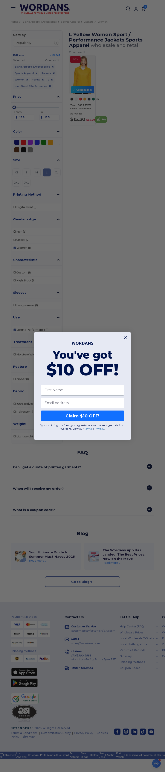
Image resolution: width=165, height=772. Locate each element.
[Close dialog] (125, 337)
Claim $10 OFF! (82, 415)
